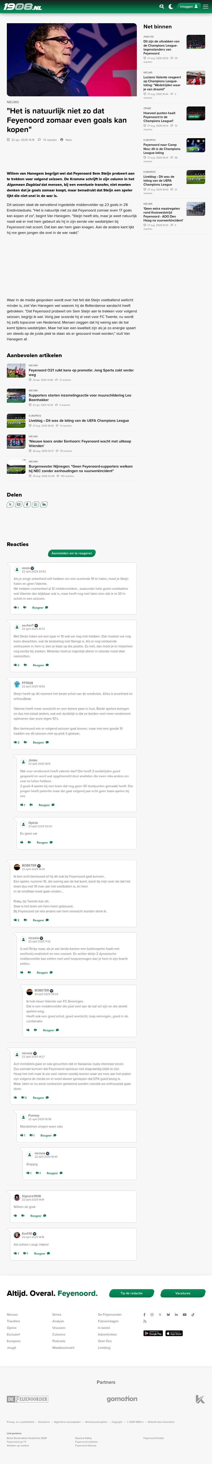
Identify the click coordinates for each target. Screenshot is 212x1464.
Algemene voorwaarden (67, 1422)
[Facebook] (27, 505)
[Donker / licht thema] (170, 6)
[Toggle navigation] (205, 6)
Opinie (12, 1327)
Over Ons (105, 1341)
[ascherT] (17, 627)
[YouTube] (186, 1314)
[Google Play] (153, 1333)
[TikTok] (195, 1314)
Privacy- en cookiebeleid (20, 1422)
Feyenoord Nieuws (85, 1445)
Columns (58, 1334)
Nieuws (12, 1314)
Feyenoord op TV (16, 1442)
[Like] (22, 842)
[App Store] (174, 1333)
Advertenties (107, 1334)
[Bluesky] (170, 1314)
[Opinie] (23, 824)
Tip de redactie (131, 1293)
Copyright (117, 1422)
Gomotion (169, 1422)
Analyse (58, 1321)
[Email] (18, 505)
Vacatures (182, 1293)
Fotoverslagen (108, 1321)
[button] (77, 569)
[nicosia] (23, 939)
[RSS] (146, 1321)
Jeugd (11, 1347)
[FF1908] (17, 684)
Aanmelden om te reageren (72, 553)
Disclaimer (44, 1422)
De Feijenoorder (110, 1314)
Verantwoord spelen (96, 1422)
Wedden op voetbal (18, 1445)
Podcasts (58, 1341)
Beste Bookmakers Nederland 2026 (27, 1438)
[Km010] (17, 1235)
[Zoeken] (162, 6)
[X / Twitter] (10, 505)
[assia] (17, 569)
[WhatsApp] (35, 505)
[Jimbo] (23, 762)
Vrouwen (58, 1327)
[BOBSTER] (17, 867)
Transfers (13, 1321)
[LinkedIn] (44, 505)
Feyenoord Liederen (86, 1442)
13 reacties (49, 140)
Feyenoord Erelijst (153, 1438)
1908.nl (23, 6)
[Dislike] (25, 607)
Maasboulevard (63, 1347)
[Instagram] (154, 1314)
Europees (13, 1341)
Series (56, 1314)
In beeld (104, 1327)
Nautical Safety (83, 1438)
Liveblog (104, 1347)
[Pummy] (23, 1117)
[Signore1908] (17, 1197)
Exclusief (13, 1334)
